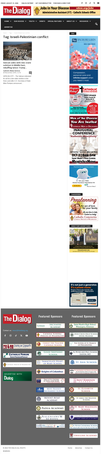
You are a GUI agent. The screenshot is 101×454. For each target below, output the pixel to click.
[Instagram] (86, 3)
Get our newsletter (43, 3)
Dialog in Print (27, 3)
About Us (71, 21)
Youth (31, 21)
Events (42, 21)
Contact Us (88, 448)
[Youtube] (98, 3)
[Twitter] (94, 3)
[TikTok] (90, 3)
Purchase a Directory (61, 3)
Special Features (55, 21)
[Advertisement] (83, 267)
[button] (96, 24)
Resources (84, 21)
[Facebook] (82, 3)
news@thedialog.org (20, 330)
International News (10, 59)
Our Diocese (19, 21)
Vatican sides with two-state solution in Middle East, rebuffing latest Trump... (17, 65)
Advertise (8, 27)
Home (6, 21)
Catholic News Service (11, 71)
